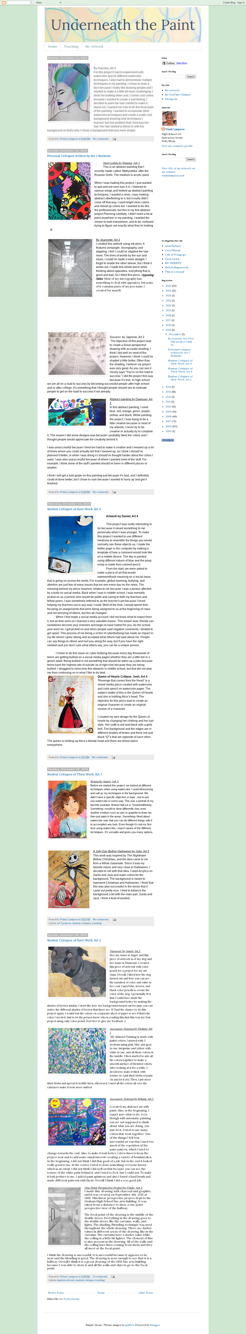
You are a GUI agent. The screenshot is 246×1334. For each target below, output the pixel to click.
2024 (169, 295)
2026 (169, 285)
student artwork (66, 1280)
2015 (169, 330)
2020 (169, 305)
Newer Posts (56, 1292)
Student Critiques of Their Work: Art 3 (74, 774)
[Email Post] (114, 138)
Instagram (171, 99)
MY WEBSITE (173, 263)
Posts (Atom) (71, 1298)
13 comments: (100, 1276)
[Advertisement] (204, 208)
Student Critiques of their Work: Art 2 (74, 940)
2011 (168, 401)
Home (52, 46)
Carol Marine (173, 250)
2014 (169, 387)
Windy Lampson (174, 129)
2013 (169, 391)
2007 (169, 421)
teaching (97, 923)
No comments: (101, 138)
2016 (169, 325)
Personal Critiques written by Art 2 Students (79, 156)
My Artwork (94, 46)
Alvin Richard (173, 246)
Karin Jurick (172, 259)
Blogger (155, 1325)
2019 (169, 310)
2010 (169, 406)
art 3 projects (64, 923)
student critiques (81, 923)
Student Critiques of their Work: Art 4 (74, 509)
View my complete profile (177, 146)
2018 (169, 315)
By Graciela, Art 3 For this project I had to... (181, 341)
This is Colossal (174, 271)
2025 (169, 290)
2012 (169, 396)
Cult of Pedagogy (175, 254)
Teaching (71, 46)
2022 (169, 300)
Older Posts (145, 1292)
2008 (169, 416)
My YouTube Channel (177, 94)
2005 (169, 431)
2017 (169, 320)
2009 (169, 411)
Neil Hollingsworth (176, 267)
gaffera (129, 1325)
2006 (169, 426)
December (175, 334)
